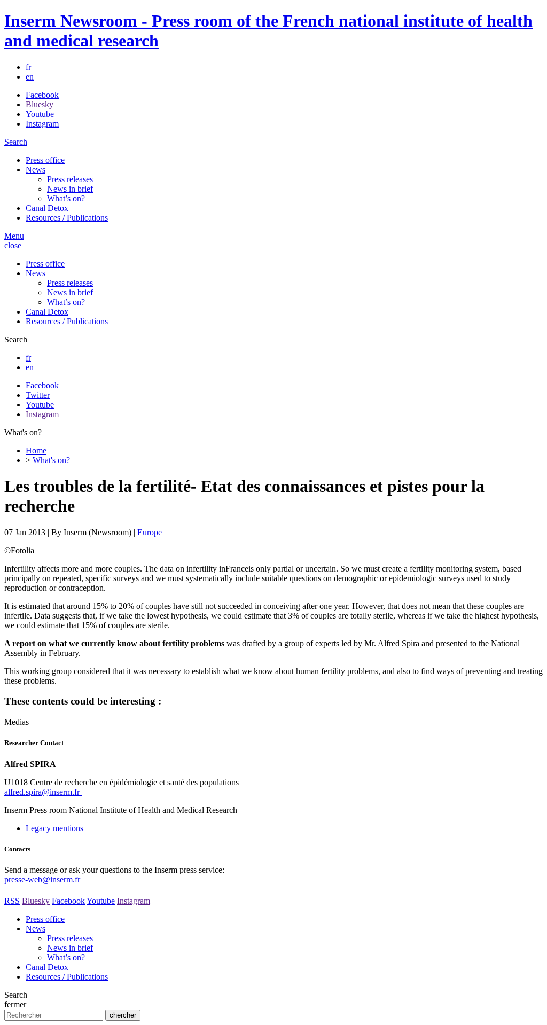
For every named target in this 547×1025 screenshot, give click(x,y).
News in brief (70, 188)
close (12, 245)
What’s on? (66, 198)
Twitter (38, 395)
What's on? (51, 460)
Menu (14, 235)
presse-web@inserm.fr (42, 879)
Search (15, 141)
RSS (12, 900)
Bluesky (39, 104)
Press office (45, 160)
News (35, 169)
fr (28, 67)
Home (36, 450)
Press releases (70, 179)
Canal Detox (47, 208)
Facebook (42, 94)
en (30, 76)
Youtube (40, 114)
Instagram (42, 123)
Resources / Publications (67, 217)
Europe (149, 532)
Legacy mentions (54, 828)
